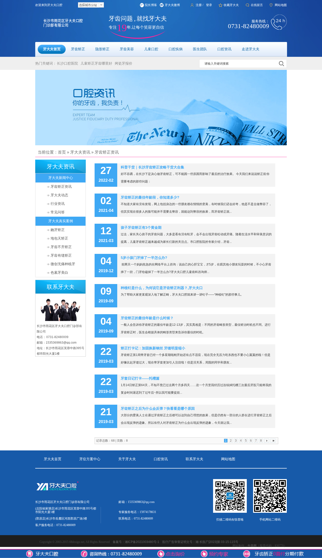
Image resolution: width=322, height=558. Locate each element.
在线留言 (257, 5)
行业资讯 (58, 204)
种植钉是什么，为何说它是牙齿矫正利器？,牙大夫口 (162, 288)
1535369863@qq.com (141, 502)
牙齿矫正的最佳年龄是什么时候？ (147, 318)
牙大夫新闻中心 (60, 178)
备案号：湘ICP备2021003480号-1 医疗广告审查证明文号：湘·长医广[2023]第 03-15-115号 (175, 542)
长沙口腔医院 (67, 63)
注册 (199, 5)
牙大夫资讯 (80, 152)
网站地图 (281, 5)
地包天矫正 (59, 238)
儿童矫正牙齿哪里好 (96, 63)
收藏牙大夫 (231, 5)
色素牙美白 (59, 272)
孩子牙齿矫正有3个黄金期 (141, 227)
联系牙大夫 (194, 459)
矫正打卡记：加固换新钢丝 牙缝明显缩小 (153, 348)
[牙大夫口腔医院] (161, 107)
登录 (209, 5)
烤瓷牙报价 (123, 63)
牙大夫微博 (172, 5)
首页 (62, 152)
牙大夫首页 (52, 459)
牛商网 (252, 545)
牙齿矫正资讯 (107, 152)
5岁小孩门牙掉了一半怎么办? (144, 258)
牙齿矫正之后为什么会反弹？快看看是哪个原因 (158, 408)
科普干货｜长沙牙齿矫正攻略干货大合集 (152, 167)
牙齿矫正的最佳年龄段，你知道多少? (150, 197)
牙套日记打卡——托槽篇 (140, 378)
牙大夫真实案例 (60, 221)
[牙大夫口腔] (56, 23)
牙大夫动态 (59, 195)
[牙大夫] (67, 490)
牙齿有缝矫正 (61, 255)
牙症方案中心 (89, 459)
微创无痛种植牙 (63, 264)
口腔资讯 (161, 459)
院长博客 (151, 5)
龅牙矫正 (58, 230)
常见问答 (58, 212)
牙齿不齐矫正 (61, 247)
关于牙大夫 (127, 459)
